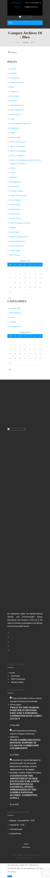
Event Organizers (16, 110)
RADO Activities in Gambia (20, 223)
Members (13, 177)
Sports (12, 317)
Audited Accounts (17, 82)
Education (14, 101)
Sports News (15, 232)
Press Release (15, 313)
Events (12, 119)
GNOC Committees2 (18, 151)
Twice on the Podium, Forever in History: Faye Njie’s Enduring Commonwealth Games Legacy (26, 713)
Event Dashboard (16, 105)
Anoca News (15, 78)
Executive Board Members (20, 124)
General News (15, 137)
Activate (13, 69)
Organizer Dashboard (18, 196)
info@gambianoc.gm (31, 7)
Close (9, 876)
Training (13, 322)
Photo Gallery (15, 205)
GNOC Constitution (17, 156)
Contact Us (14, 92)
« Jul (9, 298)
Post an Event (15, 214)
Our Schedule (15, 200)
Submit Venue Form (17, 241)
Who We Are (15, 255)
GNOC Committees (17, 146)
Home (17, 42)
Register (13, 228)
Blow (33, 42)
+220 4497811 (35, 2)
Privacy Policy (15, 218)
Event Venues (15, 114)
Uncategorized (15, 326)
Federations (14, 128)
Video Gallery (15, 250)
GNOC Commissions (18, 142)
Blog (12, 87)
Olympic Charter (16, 191)
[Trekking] (20, 52)
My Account (14, 186)
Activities (13, 73)
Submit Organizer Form (19, 237)
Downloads (14, 96)
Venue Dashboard (17, 246)
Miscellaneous (15, 182)
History (12, 168)
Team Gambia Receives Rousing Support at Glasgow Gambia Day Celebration (25, 744)
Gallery (13, 133)
